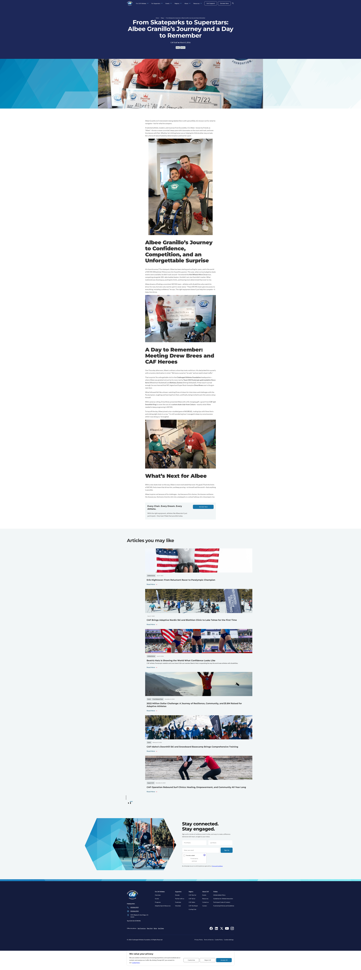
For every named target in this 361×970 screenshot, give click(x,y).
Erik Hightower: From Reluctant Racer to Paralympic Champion (181, 580)
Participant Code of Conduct (221, 902)
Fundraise (178, 902)
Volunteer (178, 906)
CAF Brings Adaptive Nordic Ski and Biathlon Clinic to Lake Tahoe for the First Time (192, 620)
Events (204, 895)
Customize (191, 960)
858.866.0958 (134, 911)
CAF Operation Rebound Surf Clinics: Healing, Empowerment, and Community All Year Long (196, 787)
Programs (158, 902)
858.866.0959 (134, 907)
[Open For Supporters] (162, 3)
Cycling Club (192, 909)
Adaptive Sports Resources (163, 906)
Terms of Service (209, 939)
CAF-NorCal (192, 895)
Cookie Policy (136, 962)
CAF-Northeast (193, 906)
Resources (205, 898)
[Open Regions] (181, 3)
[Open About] (189, 3)
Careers (204, 906)
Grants (157, 898)
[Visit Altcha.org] (204, 855)
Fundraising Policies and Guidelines (223, 906)
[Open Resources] (201, 3)
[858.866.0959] (128, 907)
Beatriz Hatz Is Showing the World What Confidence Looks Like (181, 660)
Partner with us (179, 898)
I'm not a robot (190, 855)
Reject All (207, 960)
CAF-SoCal (192, 898)
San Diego (161, 928)
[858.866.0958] (128, 911)
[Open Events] (171, 3)
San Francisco (142, 928)
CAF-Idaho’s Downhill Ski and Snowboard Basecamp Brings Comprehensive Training (192, 746)
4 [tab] (130, 803)
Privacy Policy (199, 939)
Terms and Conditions (217, 866)
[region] (180, 958)
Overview (158, 895)
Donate (177, 895)
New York (150, 928)
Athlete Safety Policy (219, 895)
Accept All (224, 960)
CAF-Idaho (192, 902)
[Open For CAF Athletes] (147, 3)
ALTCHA (194, 861)
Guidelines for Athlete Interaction (223, 898)
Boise (155, 928)
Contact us (205, 902)
